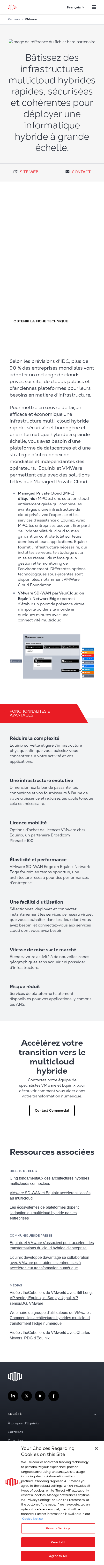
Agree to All (58, 1556)
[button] (40, 321)
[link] (26, 172)
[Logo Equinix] (13, 7)
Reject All (58, 1542)
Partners (14, 19)
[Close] (96, 1448)
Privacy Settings (58, 1528)
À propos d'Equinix (23, 1423)
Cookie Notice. (32, 1519)
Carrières (15, 1432)
